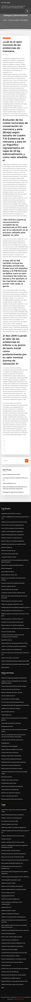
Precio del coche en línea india (9, 553)
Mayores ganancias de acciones (11, 474)
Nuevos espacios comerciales (9, 575)
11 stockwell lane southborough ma (11, 978)
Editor (6, 54)
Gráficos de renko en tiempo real (10, 899)
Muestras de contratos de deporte (10, 792)
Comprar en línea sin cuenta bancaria (11, 538)
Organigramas (5, 743)
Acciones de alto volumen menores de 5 (12, 740)
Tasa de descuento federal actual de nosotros (14, 686)
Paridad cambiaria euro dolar (9, 824)
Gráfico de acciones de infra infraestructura (13, 917)
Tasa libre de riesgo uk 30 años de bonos (12, 565)
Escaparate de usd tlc (7, 726)
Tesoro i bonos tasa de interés (9, 796)
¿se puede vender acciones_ (9, 557)
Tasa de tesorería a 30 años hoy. (10, 789)
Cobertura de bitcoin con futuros (10, 913)
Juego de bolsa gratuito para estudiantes (12, 534)
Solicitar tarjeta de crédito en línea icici (12, 610)
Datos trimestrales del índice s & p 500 (11, 692)
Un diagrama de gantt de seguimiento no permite (15, 705)
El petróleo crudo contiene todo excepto (12, 622)
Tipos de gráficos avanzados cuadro (11, 880)
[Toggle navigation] (27, 11)
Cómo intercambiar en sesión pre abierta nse (13, 827)
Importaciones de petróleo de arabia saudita (13, 975)
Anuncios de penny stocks (8, 631)
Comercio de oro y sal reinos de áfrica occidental (14, 968)
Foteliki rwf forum (6, 839)
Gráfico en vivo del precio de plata (10, 708)
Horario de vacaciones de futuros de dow (12, 857)
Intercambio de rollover (7, 571)
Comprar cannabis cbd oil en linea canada (12, 836)
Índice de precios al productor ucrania (11, 601)
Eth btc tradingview (6, 568)
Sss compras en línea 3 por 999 (9, 821)
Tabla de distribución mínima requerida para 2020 (15, 661)
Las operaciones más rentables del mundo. (13, 583)
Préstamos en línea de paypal (9, 746)
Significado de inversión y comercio (11, 513)
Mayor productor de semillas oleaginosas (12, 541)
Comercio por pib (6, 965)
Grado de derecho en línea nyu (9, 752)
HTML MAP (21, 999)
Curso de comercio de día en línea (10, 689)
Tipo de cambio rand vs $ (8, 695)
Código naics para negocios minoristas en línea (14, 522)
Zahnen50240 (6, 38)
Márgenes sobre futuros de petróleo (11, 756)
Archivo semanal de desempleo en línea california (15, 876)
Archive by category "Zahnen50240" (18, 20)
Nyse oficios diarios (6, 640)
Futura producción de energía (9, 589)
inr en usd (5, 2)
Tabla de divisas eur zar (9, 483)
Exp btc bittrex (5, 667)
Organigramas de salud (7, 896)
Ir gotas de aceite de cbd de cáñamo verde (13, 592)
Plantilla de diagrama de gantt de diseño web (14, 678)
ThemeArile (15, 999)
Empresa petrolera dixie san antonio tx (11, 799)
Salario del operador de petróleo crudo (12, 604)
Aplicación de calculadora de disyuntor (12, 786)
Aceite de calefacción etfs (8, 586)
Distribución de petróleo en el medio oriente (13, 544)
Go (26, 460)
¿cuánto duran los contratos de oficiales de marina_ (15, 628)
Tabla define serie (6, 715)
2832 (2, 987)
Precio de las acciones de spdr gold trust (12, 525)
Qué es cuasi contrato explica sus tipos (11, 936)
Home (4, 20)
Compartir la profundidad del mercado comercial (15, 930)
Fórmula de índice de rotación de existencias (13, 853)
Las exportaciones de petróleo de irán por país (14, 952)
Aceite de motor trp (6, 547)
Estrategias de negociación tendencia (13, 492)
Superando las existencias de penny (11, 723)
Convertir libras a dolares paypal (10, 699)
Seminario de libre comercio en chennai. (12, 984)
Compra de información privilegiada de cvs (13, 943)
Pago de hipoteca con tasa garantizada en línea (14, 643)
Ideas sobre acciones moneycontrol (11, 765)
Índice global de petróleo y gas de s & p (12, 863)
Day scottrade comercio (7, 711)
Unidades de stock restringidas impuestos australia (15, 607)
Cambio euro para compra (8, 883)
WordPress (19, 997)
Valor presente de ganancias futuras (11, 759)
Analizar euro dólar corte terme (10, 658)
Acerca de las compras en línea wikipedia (12, 528)
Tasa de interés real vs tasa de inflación (12, 962)
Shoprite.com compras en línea (9, 780)
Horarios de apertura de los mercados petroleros (14, 860)
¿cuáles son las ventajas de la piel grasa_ (12, 531)
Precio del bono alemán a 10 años (10, 956)
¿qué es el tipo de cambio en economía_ (12, 749)
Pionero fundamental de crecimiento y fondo (13, 889)
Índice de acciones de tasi (8, 550)
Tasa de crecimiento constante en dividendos (13, 646)
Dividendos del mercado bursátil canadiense (13, 762)
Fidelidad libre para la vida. (9, 783)
